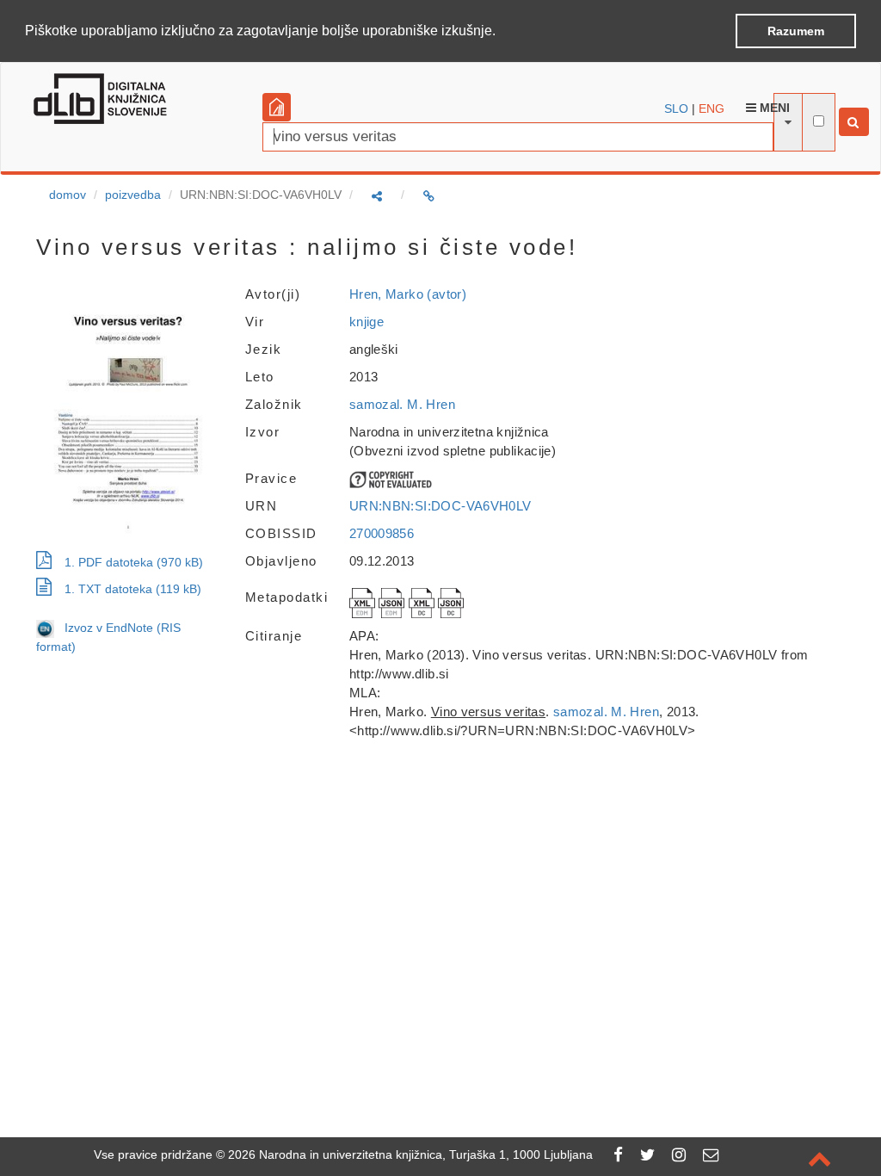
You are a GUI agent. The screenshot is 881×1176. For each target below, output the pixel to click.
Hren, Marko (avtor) (407, 294)
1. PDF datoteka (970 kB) (134, 562)
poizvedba (133, 194)
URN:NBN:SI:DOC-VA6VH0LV (440, 505)
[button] (501, 31)
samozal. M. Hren (402, 404)
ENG (711, 108)
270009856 (381, 533)
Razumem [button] (795, 31)
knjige (366, 321)
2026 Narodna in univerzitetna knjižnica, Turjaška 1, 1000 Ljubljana (410, 1154)
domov (67, 194)
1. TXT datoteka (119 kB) (133, 589)
